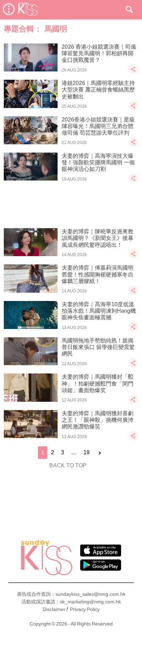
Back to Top (68, 465)
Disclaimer (54, 609)
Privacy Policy (85, 609)
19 (86, 452)
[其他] (133, 72)
